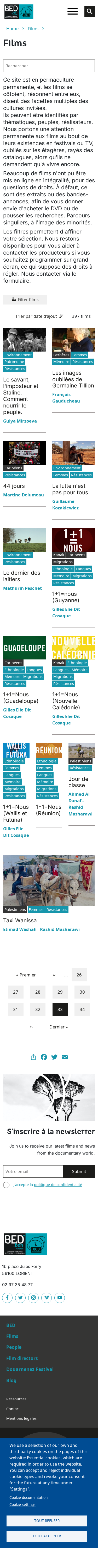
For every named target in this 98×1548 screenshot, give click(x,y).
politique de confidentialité (58, 1184)
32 (40, 1009)
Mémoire (61, 361)
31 (18, 1009)
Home (12, 28)
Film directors (22, 1358)
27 (18, 992)
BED (10, 1325)
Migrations (82, 575)
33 (62, 1009)
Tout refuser (47, 1520)
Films (33, 28)
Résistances (14, 368)
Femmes (79, 354)
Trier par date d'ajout (36, 316)
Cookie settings (22, 1504)
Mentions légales (21, 1418)
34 (84, 1009)
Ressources (16, 1398)
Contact (13, 1408)
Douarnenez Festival (30, 1369)
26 (81, 974)
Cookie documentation (28, 1497)
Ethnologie (63, 568)
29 (62, 992)
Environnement (18, 354)
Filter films (28, 299)
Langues (83, 568)
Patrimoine (14, 361)
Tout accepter (47, 1535)
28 (40, 992)
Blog (11, 1380)
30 (84, 992)
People (13, 1347)
